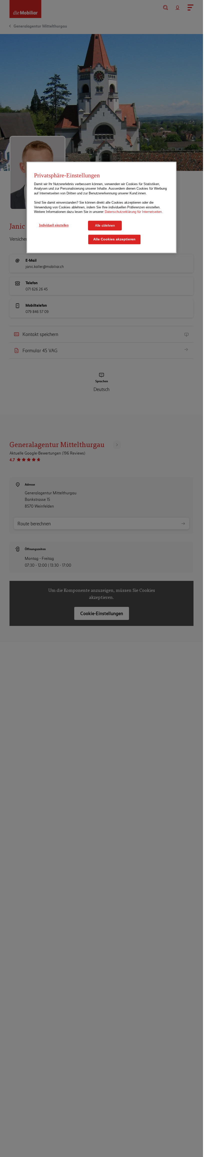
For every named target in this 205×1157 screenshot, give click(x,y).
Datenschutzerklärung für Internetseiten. (134, 212)
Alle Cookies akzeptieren (114, 239)
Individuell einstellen (53, 225)
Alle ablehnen (105, 225)
